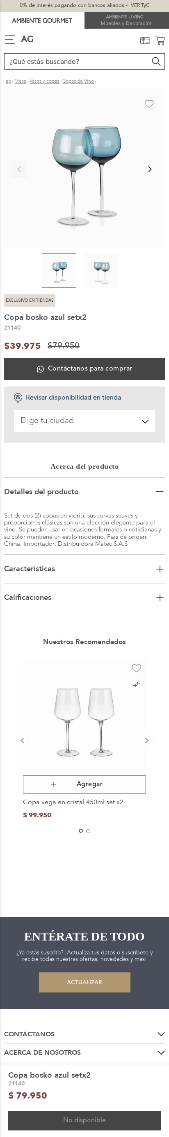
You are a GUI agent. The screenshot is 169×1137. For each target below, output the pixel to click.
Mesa (20, 81)
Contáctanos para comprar (90, 369)
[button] (84, 169)
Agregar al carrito (84, 784)
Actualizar (84, 983)
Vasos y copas (44, 81)
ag (8, 81)
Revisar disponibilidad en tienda (73, 398)
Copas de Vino (78, 81)
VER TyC (140, 5)
